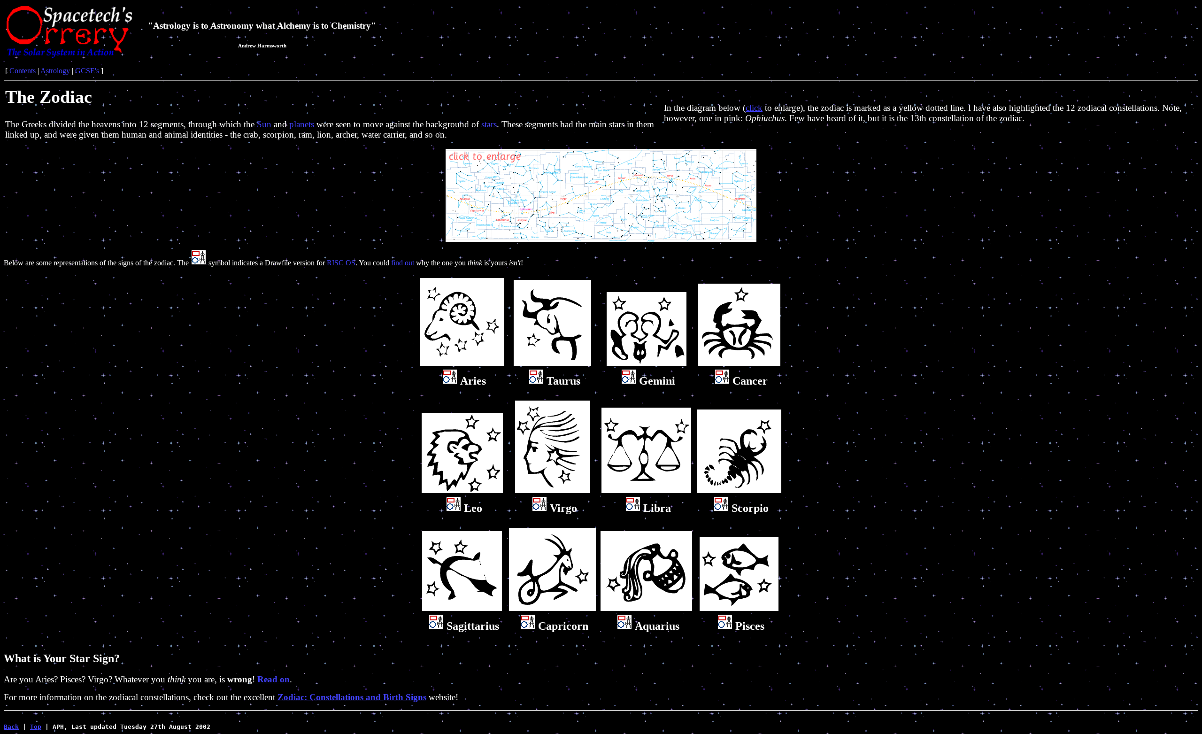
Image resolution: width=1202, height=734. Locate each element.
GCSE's (87, 71)
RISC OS (341, 263)
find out (402, 263)
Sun (264, 124)
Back (11, 726)
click (754, 108)
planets (301, 124)
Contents (22, 71)
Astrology (55, 71)
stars (489, 124)
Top (35, 726)
